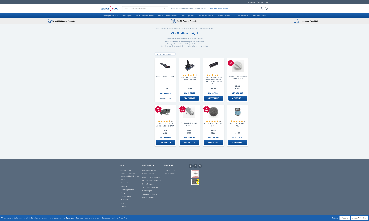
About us (260, 2)
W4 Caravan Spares (241, 16)
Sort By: (158, 54)
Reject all (345, 218)
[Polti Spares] (195, 174)
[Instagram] (200, 166)
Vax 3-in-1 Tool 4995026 (165, 77)
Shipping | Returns (127, 190)
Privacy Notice (126, 196)
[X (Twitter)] (195, 166)
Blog (122, 203)
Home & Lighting (187, 16)
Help (266, 2)
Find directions (169, 174)
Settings (335, 218)
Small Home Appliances (144, 16)
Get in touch (170, 170)
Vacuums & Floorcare (205, 16)
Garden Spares (223, 16)
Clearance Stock (259, 16)
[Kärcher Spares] (195, 182)
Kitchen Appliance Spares (167, 16)
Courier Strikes (126, 170)
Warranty (124, 179)
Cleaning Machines (109, 16)
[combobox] (142, 8)
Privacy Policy (123, 218)
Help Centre (125, 200)
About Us (124, 186)
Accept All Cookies (359, 218)
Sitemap (123, 207)
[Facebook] (191, 166)
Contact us (251, 2)
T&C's (123, 193)
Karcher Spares (126, 16)
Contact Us (125, 183)
